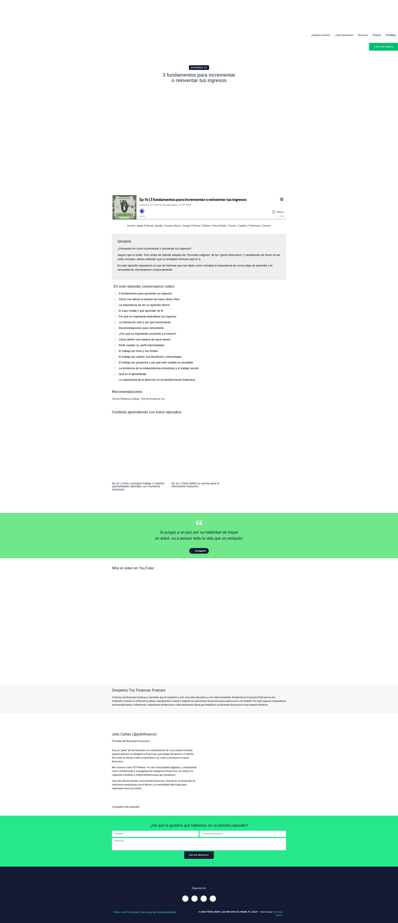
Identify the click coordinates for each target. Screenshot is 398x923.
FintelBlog (391, 35)
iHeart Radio (220, 225)
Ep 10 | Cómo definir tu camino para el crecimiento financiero (195, 485)
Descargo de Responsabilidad (158, 912)
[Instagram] (194, 898)
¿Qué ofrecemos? (344, 35)
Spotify (159, 225)
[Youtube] (185, 898)
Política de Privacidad (126, 912)
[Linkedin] (204, 898)
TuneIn (232, 225)
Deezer (267, 225)
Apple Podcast (145, 225)
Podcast (377, 35)
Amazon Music (172, 225)
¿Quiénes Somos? (320, 35)
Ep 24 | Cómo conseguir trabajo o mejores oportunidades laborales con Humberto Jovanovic (138, 486)
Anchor (131, 225)
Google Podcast (191, 225)
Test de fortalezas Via (153, 398)
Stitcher (206, 225)
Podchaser (255, 225)
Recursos (363, 35)
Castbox (242, 225)
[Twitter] (213, 898)
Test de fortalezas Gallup (125, 398)
